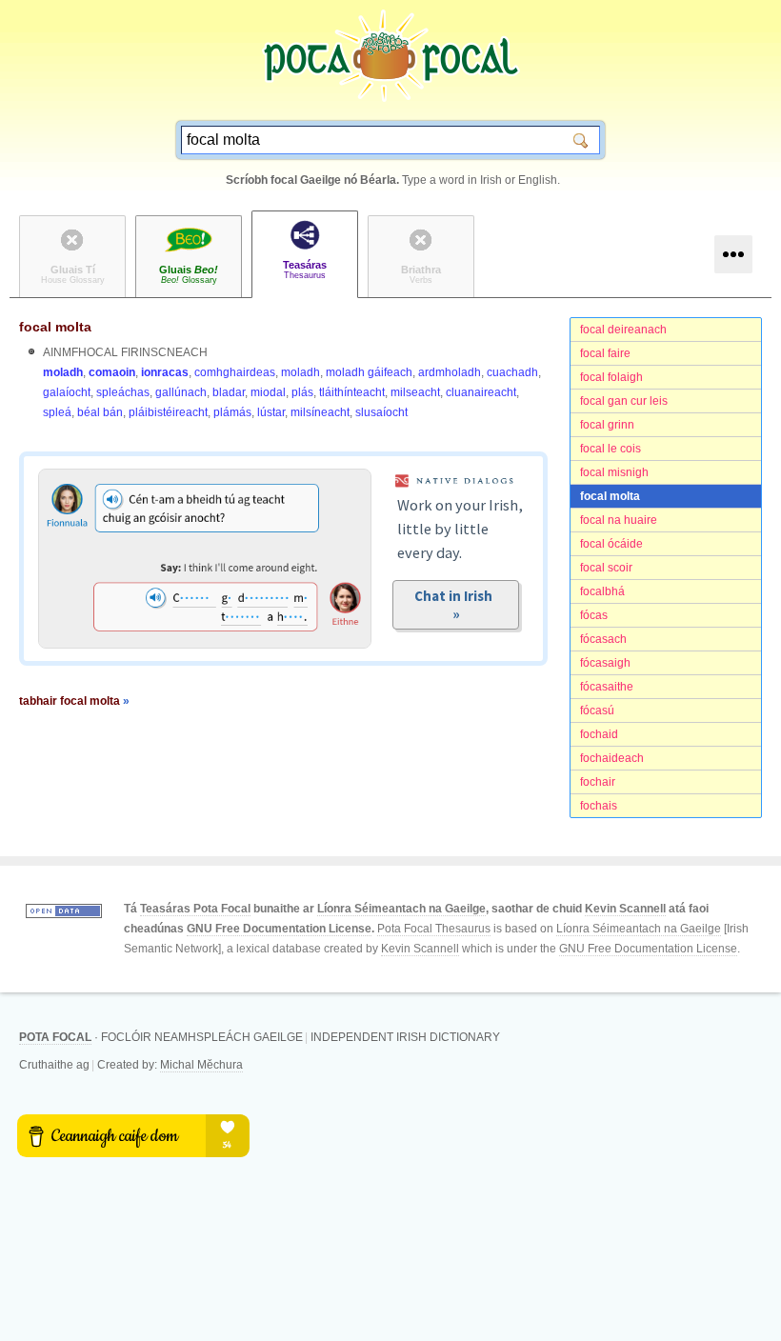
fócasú (597, 710)
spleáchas (123, 392)
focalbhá (602, 591)
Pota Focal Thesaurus (434, 928)
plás (302, 392)
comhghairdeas (234, 372)
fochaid (599, 734)
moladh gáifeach (369, 372)
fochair (597, 782)
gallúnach (181, 392)
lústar (271, 412)
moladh (63, 372)
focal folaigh (611, 377)
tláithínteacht (352, 392)
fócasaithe (606, 686)
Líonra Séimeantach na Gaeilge (401, 908)
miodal (268, 392)
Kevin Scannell (625, 908)
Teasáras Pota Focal (195, 908)
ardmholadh (449, 372)
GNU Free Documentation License (279, 928)
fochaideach (612, 758)
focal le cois (610, 448)
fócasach (603, 639)
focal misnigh (614, 472)
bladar (228, 392)
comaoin (112, 372)
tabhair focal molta (74, 701)
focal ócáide (611, 543)
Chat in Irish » (456, 605)
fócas (594, 615)
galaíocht (66, 392)
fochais (598, 805)
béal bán (100, 412)
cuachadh (512, 372)
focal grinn (607, 424)
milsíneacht (320, 412)
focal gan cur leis (624, 401)
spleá (57, 412)
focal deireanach (623, 329)
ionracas (165, 372)
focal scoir (606, 567)
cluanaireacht (481, 392)
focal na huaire (618, 520)
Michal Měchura (201, 1064)
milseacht (415, 392)
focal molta (610, 496)
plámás (232, 412)
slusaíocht (381, 412)
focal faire (605, 353)
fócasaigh (605, 663)
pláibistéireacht (168, 412)
